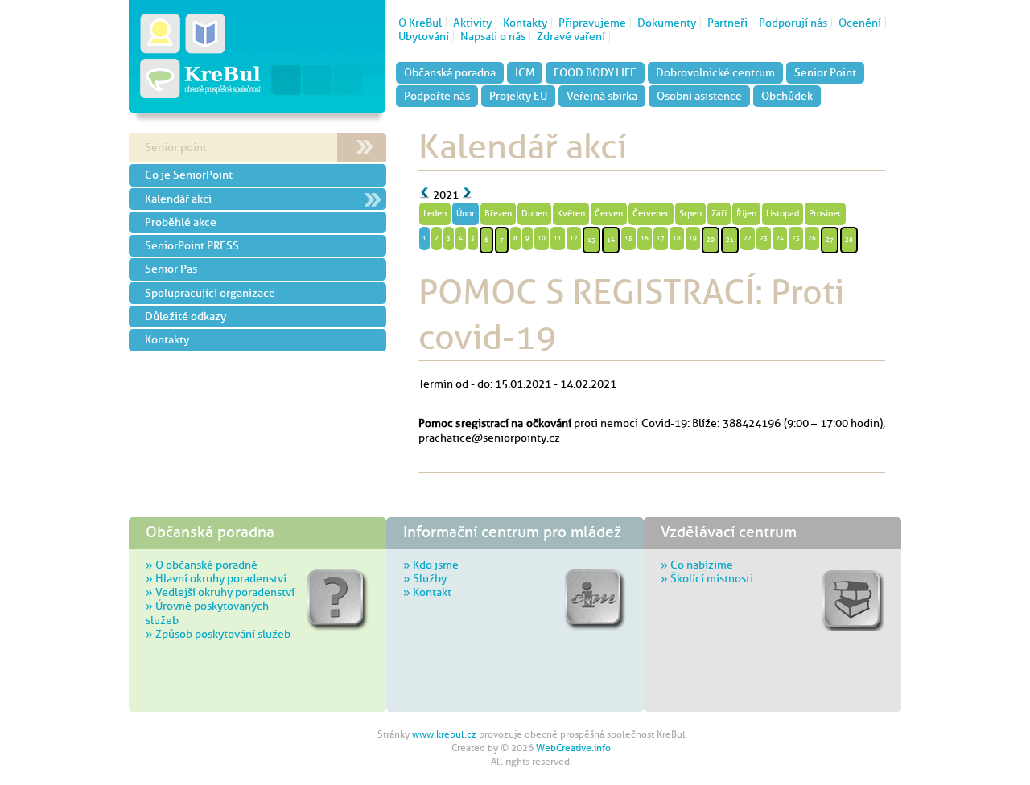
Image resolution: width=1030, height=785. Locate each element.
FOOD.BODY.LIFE (595, 72)
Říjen (746, 213)
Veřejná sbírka (601, 95)
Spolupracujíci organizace (210, 293)
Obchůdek (787, 95)
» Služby (425, 578)
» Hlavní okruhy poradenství (216, 578)
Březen (498, 213)
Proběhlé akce (180, 222)
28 (849, 240)
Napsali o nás (492, 36)
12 (574, 238)
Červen (609, 213)
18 (677, 238)
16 (645, 238)
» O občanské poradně (202, 564)
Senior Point (825, 72)
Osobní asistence (699, 95)
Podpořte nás (437, 95)
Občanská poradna (450, 72)
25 (796, 238)
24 (780, 238)
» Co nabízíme (697, 564)
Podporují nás (793, 22)
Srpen (690, 213)
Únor (465, 213)
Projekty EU (518, 95)
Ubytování (423, 36)
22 (748, 238)
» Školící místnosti (707, 578)
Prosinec (825, 213)
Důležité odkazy (185, 316)
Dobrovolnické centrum (715, 72)
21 (730, 240)
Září (719, 213)
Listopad (782, 213)
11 (558, 238)
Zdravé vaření (571, 36)
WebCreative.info (573, 748)
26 (812, 238)
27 (830, 240)
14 (611, 240)
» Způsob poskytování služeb (218, 634)
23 (764, 238)
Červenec (651, 213)
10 (542, 238)
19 (693, 238)
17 (661, 238)
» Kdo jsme (431, 564)
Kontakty (525, 22)
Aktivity (472, 22)
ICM (524, 72)
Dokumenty (666, 22)
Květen (571, 213)
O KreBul (420, 22)
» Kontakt (427, 592)
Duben (534, 213)
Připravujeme (592, 22)
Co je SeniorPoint (189, 174)
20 (711, 240)
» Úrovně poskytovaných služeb (207, 612)
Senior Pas (171, 268)
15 (628, 238)
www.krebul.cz (444, 734)
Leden (435, 213)
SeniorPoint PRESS (192, 245)
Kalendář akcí (178, 198)
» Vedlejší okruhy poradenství (220, 592)
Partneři (727, 22)
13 (591, 240)
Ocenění (859, 22)
